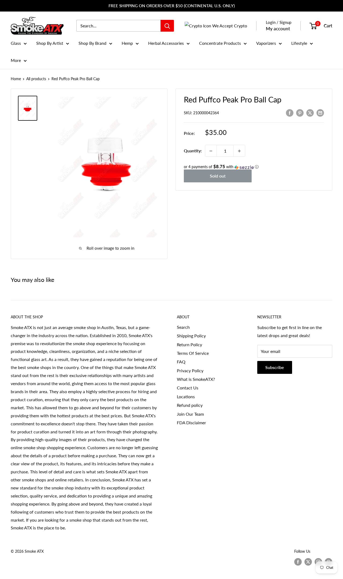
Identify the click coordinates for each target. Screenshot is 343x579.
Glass (16, 43)
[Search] (167, 26)
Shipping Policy (191, 335)
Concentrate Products (220, 43)
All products (36, 78)
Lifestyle (299, 43)
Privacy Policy (190, 370)
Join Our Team (190, 413)
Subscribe (274, 367)
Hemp (127, 43)
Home (16, 78)
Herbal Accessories (166, 43)
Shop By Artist (49, 43)
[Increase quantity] (239, 151)
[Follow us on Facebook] (298, 562)
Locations (186, 396)
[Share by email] (320, 112)
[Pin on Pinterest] (300, 112)
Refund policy (190, 405)
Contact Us (187, 387)
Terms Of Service (193, 353)
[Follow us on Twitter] (308, 562)
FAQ (181, 361)
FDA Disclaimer (191, 422)
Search (183, 327)
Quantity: (193, 150)
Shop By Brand (92, 43)
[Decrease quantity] (211, 151)
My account (278, 28)
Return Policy (189, 344)
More (16, 60)
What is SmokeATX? (196, 379)
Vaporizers (266, 43)
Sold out (218, 176)
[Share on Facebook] (289, 112)
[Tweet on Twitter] (310, 112)
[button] (254, 167)
